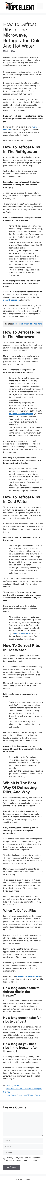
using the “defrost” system (21, 414)
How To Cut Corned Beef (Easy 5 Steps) (23, 1095)
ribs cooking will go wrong (28, 976)
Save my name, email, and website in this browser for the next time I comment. (23, 1159)
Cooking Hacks (12, 1085)
